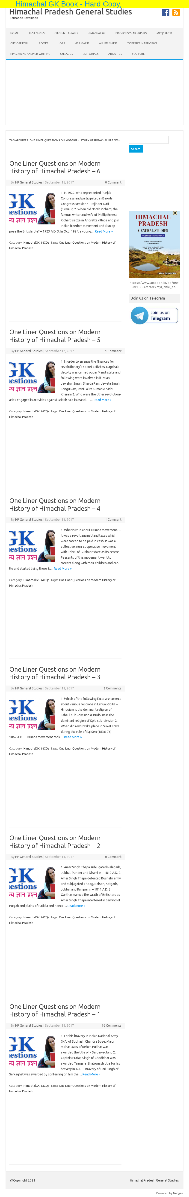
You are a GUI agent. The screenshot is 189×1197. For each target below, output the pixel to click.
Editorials (90, 53)
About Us (115, 53)
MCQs (45, 242)
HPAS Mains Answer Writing (30, 53)
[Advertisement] (94, 92)
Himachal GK (97, 33)
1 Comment (113, 351)
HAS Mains (82, 43)
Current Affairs (66, 33)
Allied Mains (108, 43)
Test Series (36, 33)
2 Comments (112, 688)
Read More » (104, 231)
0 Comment (113, 182)
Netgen (178, 1193)
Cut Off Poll (19, 43)
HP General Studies (29, 182)
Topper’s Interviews (142, 43)
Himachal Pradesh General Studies (70, 11)
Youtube (138, 53)
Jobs (61, 43)
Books (43, 43)
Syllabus (66, 53)
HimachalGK (32, 242)
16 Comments (111, 1025)
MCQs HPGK (164, 33)
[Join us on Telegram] (154, 315)
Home (14, 33)
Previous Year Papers (131, 33)
